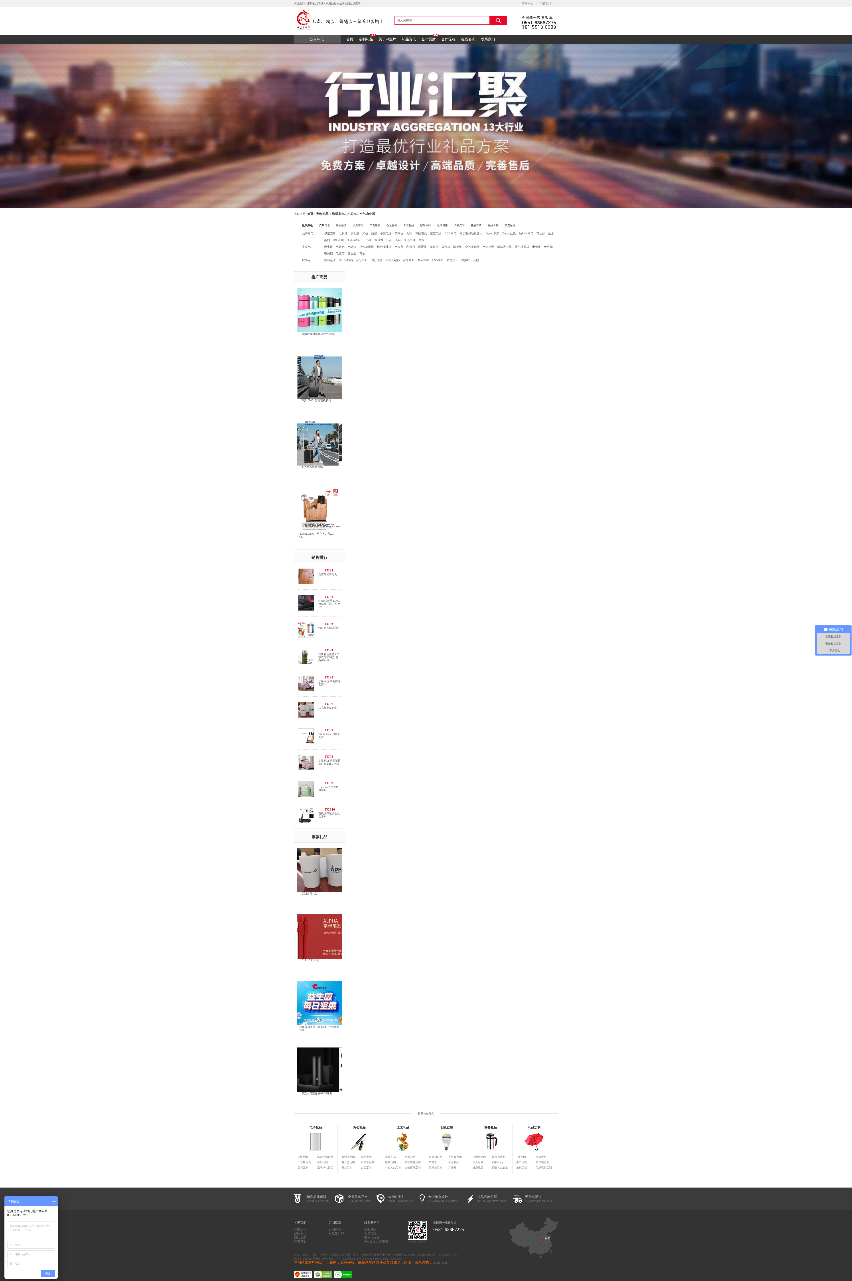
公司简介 (300, 1229)
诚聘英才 (300, 1233)
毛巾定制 (521, 1162)
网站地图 (300, 1237)
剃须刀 (410, 246)
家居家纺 (425, 225)
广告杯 (452, 1167)
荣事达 (399, 233)
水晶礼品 (390, 1156)
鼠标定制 (322, 1162)
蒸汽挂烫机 (522, 246)
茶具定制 (478, 1162)
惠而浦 (355, 233)
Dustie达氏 (509, 233)
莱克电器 (436, 233)
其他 (362, 253)
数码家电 (338, 214)
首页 (349, 39)
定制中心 (317, 39)
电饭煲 (536, 246)
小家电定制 (304, 1162)
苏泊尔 (540, 233)
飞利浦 (343, 233)
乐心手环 (410, 240)
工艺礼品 (408, 225)
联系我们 (488, 39)
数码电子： (309, 260)
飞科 (398, 240)
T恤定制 (521, 1156)
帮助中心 (527, 3)
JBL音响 (338, 240)
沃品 (389, 240)
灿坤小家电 (526, 233)
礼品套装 (476, 225)
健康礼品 (478, 1167)
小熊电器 (386, 233)
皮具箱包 (324, 225)
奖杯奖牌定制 (413, 1162)
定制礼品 (366, 39)
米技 (365, 233)
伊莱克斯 (330, 233)
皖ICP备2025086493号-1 (473, 1254)
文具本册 (358, 225)
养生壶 (352, 253)
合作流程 (448, 39)
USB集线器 (346, 260)
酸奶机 (457, 246)
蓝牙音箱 (408, 260)
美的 (327, 240)
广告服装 (375, 225)
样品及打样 (336, 1233)
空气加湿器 (366, 246)
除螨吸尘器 (504, 246)
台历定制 (366, 1167)
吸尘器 (328, 246)
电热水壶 (488, 246)
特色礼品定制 (393, 1167)
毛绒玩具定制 (544, 1167)
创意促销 (392, 225)
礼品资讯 (409, 39)
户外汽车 (459, 225)
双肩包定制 (498, 1156)
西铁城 (379, 240)
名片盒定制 (348, 1162)
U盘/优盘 (376, 260)
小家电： (308, 246)
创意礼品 (453, 1162)
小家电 (352, 214)
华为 (421, 240)
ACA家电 (450, 233)
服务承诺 (370, 1229)
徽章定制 (390, 1162)
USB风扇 (438, 260)
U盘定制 (303, 1156)
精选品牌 (510, 225)
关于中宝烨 (387, 39)
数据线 (465, 260)
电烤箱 (352, 246)
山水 (551, 233)
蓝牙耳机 (362, 260)
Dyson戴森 (492, 233)
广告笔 (433, 1162)
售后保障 (370, 1233)
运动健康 (442, 225)
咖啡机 (434, 246)
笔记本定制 (348, 1156)
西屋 (374, 233)
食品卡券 (493, 225)
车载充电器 (392, 260)
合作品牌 (429, 39)
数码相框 (423, 260)
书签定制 (346, 1167)
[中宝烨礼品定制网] (338, 8)
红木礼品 (410, 1156)
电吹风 (398, 246)
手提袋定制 (455, 1156)
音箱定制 (303, 1167)
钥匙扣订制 (435, 1156)
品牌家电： (309, 233)
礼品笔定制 (367, 1162)
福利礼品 (497, 1162)
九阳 (409, 233)
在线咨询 (468, 39)
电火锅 (548, 246)
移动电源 (330, 260)
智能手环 (452, 260)
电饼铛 (340, 246)
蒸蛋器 (422, 246)
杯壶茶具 (341, 225)
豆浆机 (446, 246)
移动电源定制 (325, 1156)
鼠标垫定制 (435, 1167)
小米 (368, 240)
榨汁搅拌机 (384, 246)
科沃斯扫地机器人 (471, 233)
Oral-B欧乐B (355, 240)
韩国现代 (421, 233)
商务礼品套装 (500, 1167)
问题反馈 (545, 3)
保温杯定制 (479, 1156)
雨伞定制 (541, 1156)
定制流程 (335, 1229)
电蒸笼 (340, 253)
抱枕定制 (521, 1167)
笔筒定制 (366, 1156)
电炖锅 (328, 253)
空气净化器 (367, 214)
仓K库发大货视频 (376, 1241)
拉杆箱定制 (542, 1162)
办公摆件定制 (413, 1167)
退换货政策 (372, 1237)
